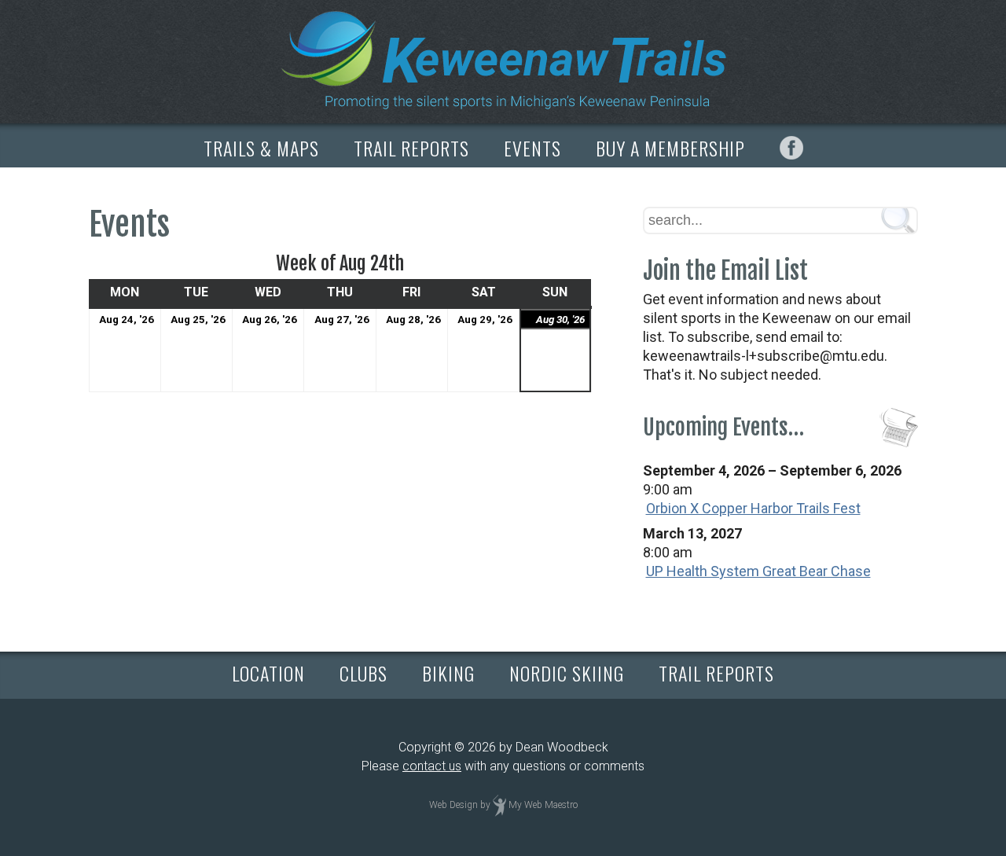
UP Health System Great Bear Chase (758, 571)
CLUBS (363, 673)
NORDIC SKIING (566, 673)
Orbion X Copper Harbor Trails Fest (753, 508)
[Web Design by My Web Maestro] (499, 804)
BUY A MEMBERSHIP (670, 148)
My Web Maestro (543, 804)
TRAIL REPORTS (411, 148)
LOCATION (268, 673)
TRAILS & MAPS (261, 148)
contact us (431, 766)
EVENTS (532, 148)
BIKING (448, 673)
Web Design (453, 804)
